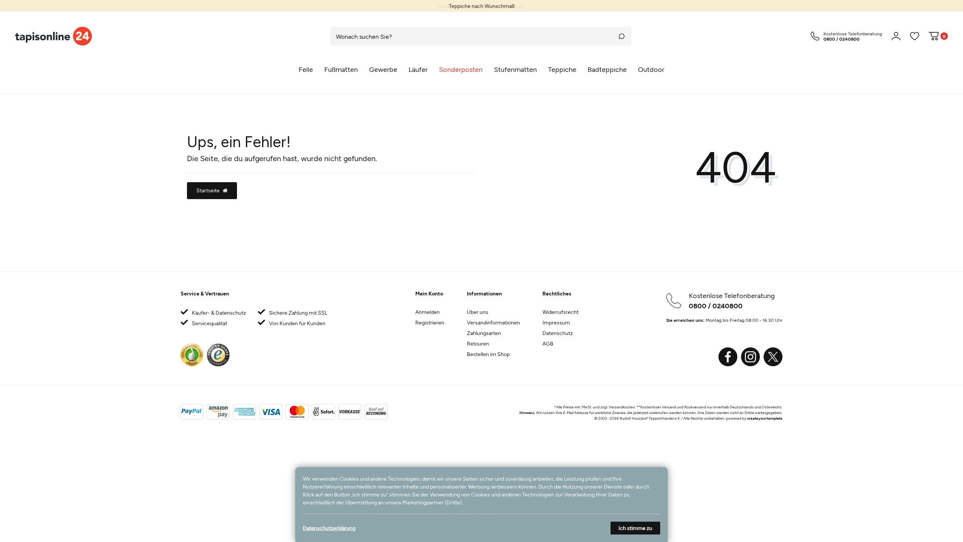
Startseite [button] (208, 190)
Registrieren (429, 322)
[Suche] (621, 36)
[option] (481, 6)
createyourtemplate (764, 418)
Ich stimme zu (635, 528)
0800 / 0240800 (716, 305)
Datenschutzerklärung (329, 528)
